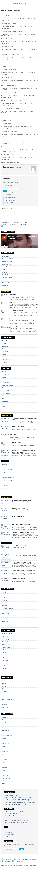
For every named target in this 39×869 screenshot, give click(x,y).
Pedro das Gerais (9, 811)
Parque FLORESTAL (7, 261)
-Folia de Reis (5, 616)
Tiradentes (5, 362)
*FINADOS (5, 636)
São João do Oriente (7, 778)
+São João (5, 660)
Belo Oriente (5, 733)
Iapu (3, 754)
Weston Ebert (8, 815)
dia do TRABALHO (7, 483)
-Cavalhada (5, 597)
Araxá (3, 398)
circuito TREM (5, 269)
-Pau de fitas (5, 621)
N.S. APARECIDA (6, 475)
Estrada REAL (5, 256)
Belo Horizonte (6, 372)
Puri (3, 702)
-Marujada (4, 618)
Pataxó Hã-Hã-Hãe (7, 699)
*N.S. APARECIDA (6, 639)
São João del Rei (6, 359)
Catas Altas (5, 341)
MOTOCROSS (5, 282)
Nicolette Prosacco (9, 818)
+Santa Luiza (5, 649)
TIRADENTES (5, 485)
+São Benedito (6, 657)
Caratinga (16, 162)
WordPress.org (8, 837)
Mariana (4, 348)
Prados (4, 354)
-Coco (3, 602)
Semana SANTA (6, 488)
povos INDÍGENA (6, 272)
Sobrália (4, 783)
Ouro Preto (5, 351)
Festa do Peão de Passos (18, 508)
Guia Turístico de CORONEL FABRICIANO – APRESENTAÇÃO (20, 802)
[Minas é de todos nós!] (19, 3)
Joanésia (4, 762)
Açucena (4, 727)
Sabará (4, 356)
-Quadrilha (5, 624)
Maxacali (4, 688)
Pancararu (4, 694)
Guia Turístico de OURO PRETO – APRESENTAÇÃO (17, 800)
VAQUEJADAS (6, 497)
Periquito (4, 773)
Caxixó (4, 686)
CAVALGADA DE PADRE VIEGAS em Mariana (23, 570)
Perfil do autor (18, 167)
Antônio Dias (5, 730)
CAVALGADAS (6, 543)
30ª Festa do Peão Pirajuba (18, 516)
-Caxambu (4, 600)
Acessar (7, 830)
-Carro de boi (5, 594)
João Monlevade (6, 390)
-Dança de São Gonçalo (8, 608)
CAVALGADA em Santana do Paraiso (21, 562)
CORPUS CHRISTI (7, 480)
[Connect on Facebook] (9, 201)
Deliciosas (5, 291)
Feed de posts (8, 832)
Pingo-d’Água (5, 775)
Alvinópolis (5, 395)
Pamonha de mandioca (17, 310)
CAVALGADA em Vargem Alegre (20, 546)
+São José (5, 663)
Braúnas (4, 738)
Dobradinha (13, 294)
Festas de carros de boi (18, 426)
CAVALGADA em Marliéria (18, 578)
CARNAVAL (5, 491)
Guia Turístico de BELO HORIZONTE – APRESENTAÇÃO (19, 797)
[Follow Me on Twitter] (8, 199)
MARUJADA (13, 434)
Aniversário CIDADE (7, 280)
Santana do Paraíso (7, 725)
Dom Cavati (5, 749)
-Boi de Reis (5, 592)
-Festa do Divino (6, 644)
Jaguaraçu (5, 759)
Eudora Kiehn (8, 820)
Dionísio (4, 746)
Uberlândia (5, 401)
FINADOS (4, 472)
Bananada (11, 318)
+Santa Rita (5, 652)
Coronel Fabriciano (7, 374)
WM (2, 12)
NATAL (4, 467)
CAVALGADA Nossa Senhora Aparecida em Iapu (24, 554)
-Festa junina (5, 613)
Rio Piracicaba (6, 393)
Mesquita (4, 767)
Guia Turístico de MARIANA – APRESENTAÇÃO (16, 804)
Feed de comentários (10, 834)
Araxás (4, 683)
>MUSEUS (5, 285)
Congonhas (5, 343)
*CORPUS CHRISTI (7, 633)
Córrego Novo (5, 743)
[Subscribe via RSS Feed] (9, 197)
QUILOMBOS (5, 274)
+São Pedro (5, 668)
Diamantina (5, 346)
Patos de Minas (6, 403)
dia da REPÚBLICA (7, 469)
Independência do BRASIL (8, 477)
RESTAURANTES (10, 10)
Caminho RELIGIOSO (7, 258)
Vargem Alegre (6, 409)
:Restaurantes (10, 162)
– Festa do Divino (6, 610)
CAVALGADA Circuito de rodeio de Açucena (23, 532)
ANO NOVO (5, 464)
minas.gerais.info (32, 865)
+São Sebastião (6, 671)
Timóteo (4, 380)
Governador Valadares (7, 385)
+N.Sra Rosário (6, 647)
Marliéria (4, 765)
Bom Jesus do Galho (7, 735)
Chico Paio (12, 302)
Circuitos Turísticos (7, 277)
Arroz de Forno (15, 327)
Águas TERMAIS (6, 266)
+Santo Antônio (6, 655)
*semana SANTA (6, 641)
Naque (4, 770)
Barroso (4, 406)
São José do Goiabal (7, 781)
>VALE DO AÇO (6, 382)
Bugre (3, 741)
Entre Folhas (5, 751)
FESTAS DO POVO (16, 442)
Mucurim (4, 691)
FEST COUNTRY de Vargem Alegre (21, 524)
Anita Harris (7, 822)
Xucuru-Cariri (5, 707)
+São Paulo (5, 665)
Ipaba (3, 757)
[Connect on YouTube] (9, 204)
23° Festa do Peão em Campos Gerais (21, 500)
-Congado (4, 605)
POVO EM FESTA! (6, 415)
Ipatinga (4, 377)
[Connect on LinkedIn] (8, 202)
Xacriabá (4, 704)
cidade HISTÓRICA (7, 264)
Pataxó (4, 696)
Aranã (3, 680)
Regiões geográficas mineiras (12, 795)
